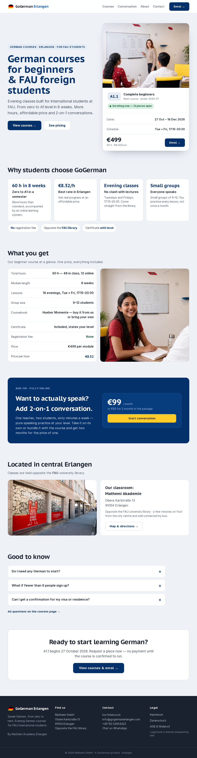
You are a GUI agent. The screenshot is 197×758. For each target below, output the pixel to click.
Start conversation (142, 418)
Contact (158, 6)
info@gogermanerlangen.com (121, 719)
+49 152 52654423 (114, 723)
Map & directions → (124, 526)
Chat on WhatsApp (114, 728)
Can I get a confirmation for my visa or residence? (86, 599)
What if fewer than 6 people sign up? (86, 585)
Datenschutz (158, 720)
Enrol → (179, 6)
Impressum (156, 714)
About (145, 6)
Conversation (127, 6)
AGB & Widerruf (160, 726)
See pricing (57, 125)
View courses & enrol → (98, 668)
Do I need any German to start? (86, 571)
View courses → (24, 125)
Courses (108, 6)
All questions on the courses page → (34, 611)
